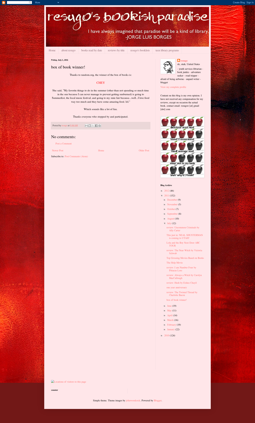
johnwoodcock (133, 400)
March (170, 320)
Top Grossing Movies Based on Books (185, 258)
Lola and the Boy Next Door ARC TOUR (183, 244)
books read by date (91, 50)
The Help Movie (175, 262)
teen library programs (167, 50)
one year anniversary (177, 287)
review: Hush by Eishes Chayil (182, 282)
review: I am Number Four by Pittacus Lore (181, 269)
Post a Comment (64, 143)
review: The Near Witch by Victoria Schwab (184, 252)
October (171, 209)
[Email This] (86, 125)
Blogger (158, 400)
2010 (167, 335)
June (169, 305)
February (172, 324)
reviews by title (116, 50)
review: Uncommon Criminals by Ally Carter (183, 229)
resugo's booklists (140, 50)
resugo (184, 60)
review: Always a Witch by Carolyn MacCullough (184, 276)
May (169, 310)
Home (52, 50)
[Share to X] (93, 125)
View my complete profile (173, 87)
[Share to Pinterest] (99, 125)
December (172, 199)
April (170, 315)
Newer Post (57, 150)
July (169, 223)
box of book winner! (177, 299)
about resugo (68, 50)
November (172, 204)
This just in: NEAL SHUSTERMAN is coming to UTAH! (185, 236)
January (171, 329)
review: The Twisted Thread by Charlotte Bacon (182, 294)
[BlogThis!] (89, 125)
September (172, 213)
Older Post (144, 150)
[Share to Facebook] (96, 125)
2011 (167, 195)
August (171, 218)
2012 (167, 190)
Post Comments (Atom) (76, 156)
